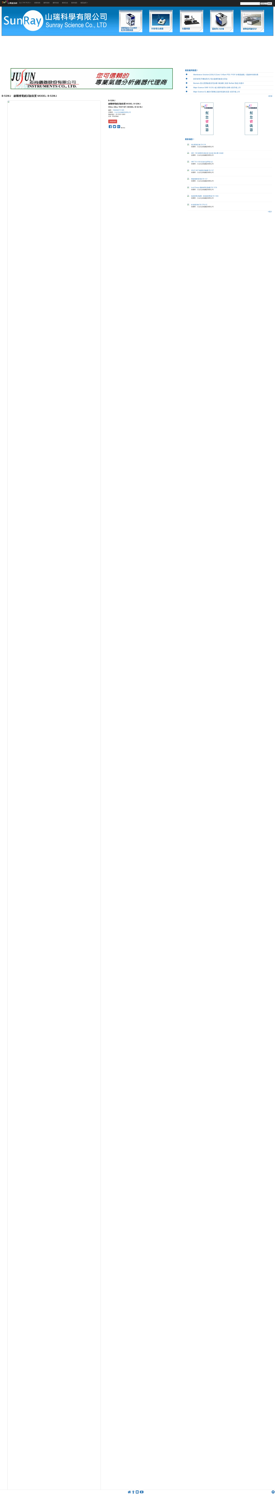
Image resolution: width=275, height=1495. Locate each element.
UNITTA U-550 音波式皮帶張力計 (202, 162)
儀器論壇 (83, 3)
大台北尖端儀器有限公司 (122, 112)
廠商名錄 (56, 3)
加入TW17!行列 (24, 3)
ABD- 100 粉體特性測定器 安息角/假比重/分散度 (207, 153)
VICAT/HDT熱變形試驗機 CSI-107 (202, 170)
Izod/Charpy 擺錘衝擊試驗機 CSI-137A (204, 187)
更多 (271, 96)
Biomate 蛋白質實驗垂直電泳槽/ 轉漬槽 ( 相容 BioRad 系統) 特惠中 (218, 83)
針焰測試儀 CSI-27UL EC (199, 204)
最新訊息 (65, 3)
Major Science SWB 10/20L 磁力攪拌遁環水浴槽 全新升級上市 (217, 88)
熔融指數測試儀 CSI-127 (199, 179)
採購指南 (37, 3)
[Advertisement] (66, 52)
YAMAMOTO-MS (118, 110)
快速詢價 (113, 121)
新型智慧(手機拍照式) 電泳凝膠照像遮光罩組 (210, 79)
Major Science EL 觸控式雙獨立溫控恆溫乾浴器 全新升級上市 (216, 92)
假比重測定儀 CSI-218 (198, 144)
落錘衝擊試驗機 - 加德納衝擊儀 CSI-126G (204, 196)
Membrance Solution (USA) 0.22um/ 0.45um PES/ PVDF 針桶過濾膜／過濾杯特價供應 (225, 75)
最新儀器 (74, 3)
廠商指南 (47, 3)
